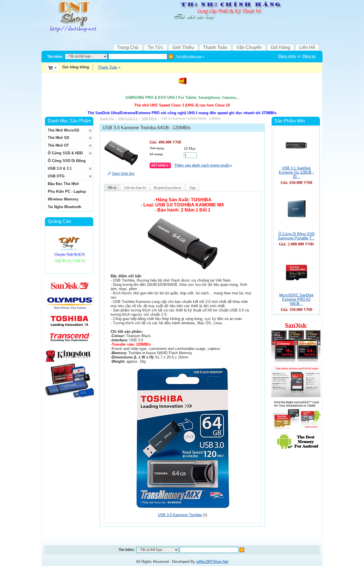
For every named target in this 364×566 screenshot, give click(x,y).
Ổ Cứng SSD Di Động (67, 161)
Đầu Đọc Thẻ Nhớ (63, 184)
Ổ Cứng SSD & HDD (65, 153)
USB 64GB (149, 118)
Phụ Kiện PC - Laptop (67, 191)
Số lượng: (156, 154)
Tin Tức (155, 47)
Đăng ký (309, 56)
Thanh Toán (215, 47)
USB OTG (56, 176)
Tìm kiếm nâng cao (188, 56)
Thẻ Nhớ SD (58, 138)
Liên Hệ (307, 47)
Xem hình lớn (123, 173)
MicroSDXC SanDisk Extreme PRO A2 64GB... (296, 299)
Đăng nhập (287, 56)
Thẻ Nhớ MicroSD (63, 130)
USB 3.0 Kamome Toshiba (180, 515)
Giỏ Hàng (280, 47)
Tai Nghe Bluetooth (64, 207)
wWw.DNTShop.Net (212, 561)
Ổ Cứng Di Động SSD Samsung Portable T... (296, 236)
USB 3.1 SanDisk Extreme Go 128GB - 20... (296, 172)
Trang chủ (107, 118)
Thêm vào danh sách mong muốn (201, 165)
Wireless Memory (63, 199)
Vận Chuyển (249, 47)
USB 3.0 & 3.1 (127, 118)
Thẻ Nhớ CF (58, 145)
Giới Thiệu (183, 47)
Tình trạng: (157, 148)
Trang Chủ (127, 47)
